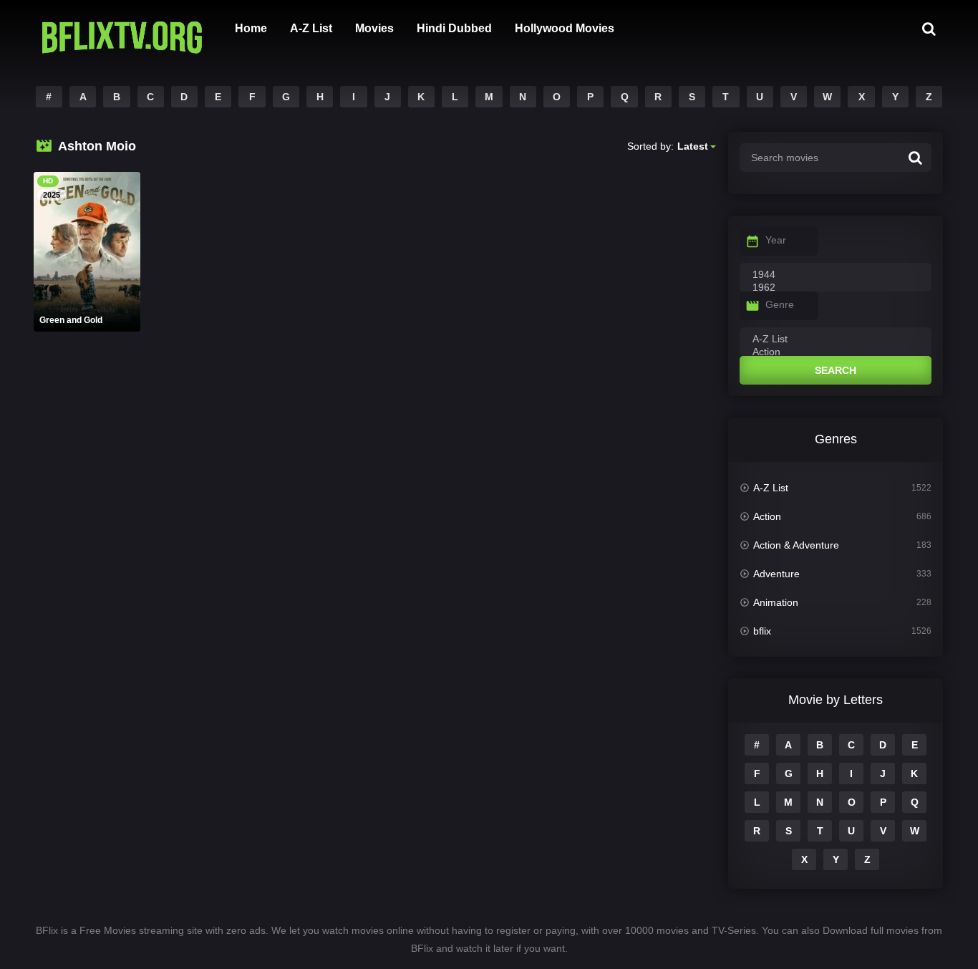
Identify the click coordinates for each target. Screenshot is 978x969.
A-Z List (311, 28)
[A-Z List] (835, 339)
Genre (779, 304)
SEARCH (835, 370)
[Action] (835, 352)
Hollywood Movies (564, 28)
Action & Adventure (796, 545)
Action (767, 516)
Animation (775, 602)
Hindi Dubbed (454, 28)
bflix (762, 631)
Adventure (776, 573)
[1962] (835, 287)
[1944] (835, 275)
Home (251, 28)
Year (775, 240)
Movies (374, 28)
